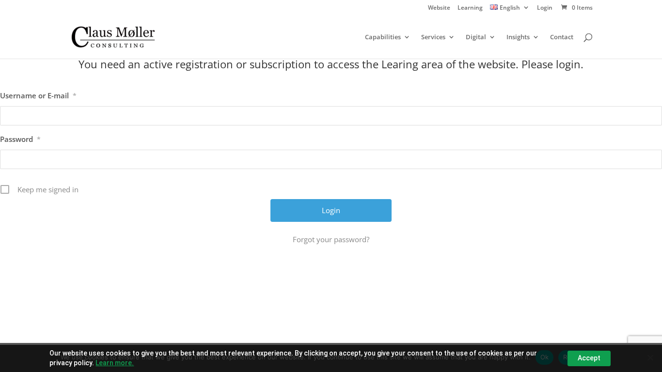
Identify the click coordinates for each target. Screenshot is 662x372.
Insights (518, 37)
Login (544, 8)
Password (20, 139)
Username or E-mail (38, 95)
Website (439, 8)
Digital (476, 37)
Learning (470, 8)
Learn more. (114, 363)
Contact (561, 37)
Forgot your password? (331, 239)
